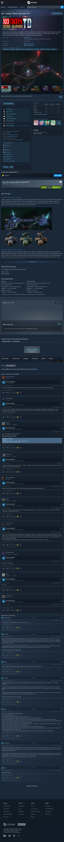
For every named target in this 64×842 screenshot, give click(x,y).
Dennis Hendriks (10, 376)
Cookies (33, 814)
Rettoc (7, 499)
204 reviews (8, 479)
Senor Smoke (9, 523)
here (29, 328)
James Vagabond (10, 477)
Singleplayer (17, 49)
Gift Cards (5, 817)
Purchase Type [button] (15, 358)
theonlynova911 (10, 552)
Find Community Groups (9, 161)
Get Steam (48, 806)
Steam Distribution (7, 814)
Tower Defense (6, 49)
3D (25, 49)
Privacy (33, 806)
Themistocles (9, 595)
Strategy (12, 49)
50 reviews (15, 424)
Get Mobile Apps (49, 808)
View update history (8, 154)
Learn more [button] (58, 175)
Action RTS (42, 49)
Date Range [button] (35, 358)
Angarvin (8, 422)
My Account (48, 814)
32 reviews (14, 575)
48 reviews (8, 525)
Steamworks (6, 811)
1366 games (8, 424)
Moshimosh (9, 454)
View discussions (7, 159)
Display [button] (51, 358)
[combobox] (44, 7)
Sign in (2, 96)
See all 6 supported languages (40, 114)
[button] (3, 7)
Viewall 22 (58, 123)
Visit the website (7, 143)
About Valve (22, 806)
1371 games (8, 554)
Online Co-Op (30, 49)
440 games (8, 500)
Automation (36, 49)
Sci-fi (23, 49)
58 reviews (8, 597)
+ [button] (57, 49)
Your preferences (16, 341)
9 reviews (14, 500)
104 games (8, 456)
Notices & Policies (35, 811)
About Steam (6, 806)
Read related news (7, 156)
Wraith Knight (9, 398)
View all (59, 323)
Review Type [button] (5, 358)
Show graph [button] (57, 361)
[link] (46, 187)
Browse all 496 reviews (32, 786)
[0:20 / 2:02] (32, 68)
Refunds (33, 817)
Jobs (20, 808)
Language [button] (25, 358)
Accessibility (34, 808)
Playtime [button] (43, 358)
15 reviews (8, 400)
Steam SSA (6, 808)
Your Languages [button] (10, 365)
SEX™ (7, 574)
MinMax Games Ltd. (29, 43)
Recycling (21, 814)
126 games (8, 575)
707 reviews (15, 554)
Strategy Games (11, 11)
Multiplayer (54, 49)
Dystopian (48, 49)
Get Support (48, 811)
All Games (3, 11)
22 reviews (14, 456)
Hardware (21, 811)
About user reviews (6, 341)
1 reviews (8, 378)
